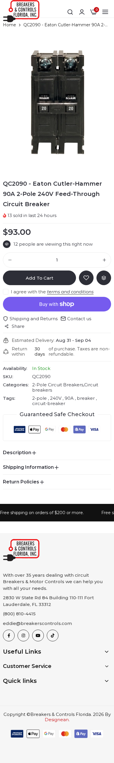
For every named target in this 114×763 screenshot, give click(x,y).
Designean (57, 719)
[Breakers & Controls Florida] (21, 12)
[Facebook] (9, 635)
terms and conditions (70, 291)
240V (56, 398)
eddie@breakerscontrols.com (37, 623)
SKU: (8, 376)
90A (69, 398)
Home (9, 24)
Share (18, 326)
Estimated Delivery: (33, 340)
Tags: (9, 398)
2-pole (40, 398)
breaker (86, 398)
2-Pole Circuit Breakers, (58, 384)
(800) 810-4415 (19, 613)
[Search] (70, 12)
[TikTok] (52, 635)
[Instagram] (23, 635)
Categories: (16, 384)
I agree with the (52, 291)
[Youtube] (38, 635)
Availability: (15, 368)
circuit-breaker (48, 403)
